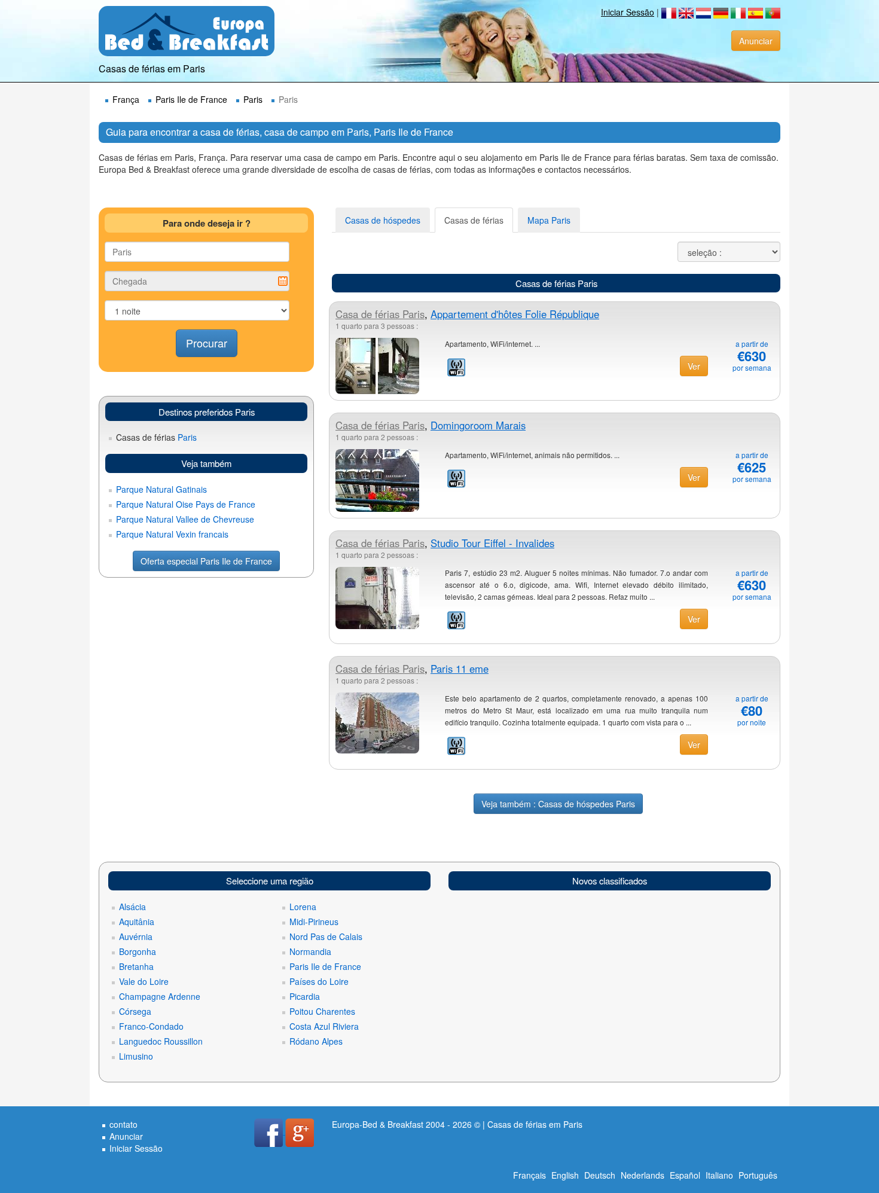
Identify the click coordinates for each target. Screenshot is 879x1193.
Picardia (304, 996)
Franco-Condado (151, 1026)
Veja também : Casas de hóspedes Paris (558, 804)
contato (123, 1124)
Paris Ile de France (191, 99)
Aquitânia (136, 921)
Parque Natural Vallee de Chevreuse (185, 519)
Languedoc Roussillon (161, 1041)
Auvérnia (135, 936)
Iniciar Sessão (627, 12)
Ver (694, 366)
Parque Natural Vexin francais (172, 534)
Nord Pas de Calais (325, 936)
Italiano (719, 1175)
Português (757, 1175)
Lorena (302, 907)
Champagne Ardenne (159, 996)
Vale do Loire (144, 981)
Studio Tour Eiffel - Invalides (492, 543)
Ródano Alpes (316, 1041)
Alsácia (132, 907)
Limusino (136, 1056)
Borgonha (137, 951)
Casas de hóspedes (382, 220)
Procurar (206, 342)
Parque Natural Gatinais (161, 489)
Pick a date (283, 281)
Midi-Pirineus (313, 921)
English (565, 1175)
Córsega (135, 1011)
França (125, 99)
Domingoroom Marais (478, 425)
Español (685, 1175)
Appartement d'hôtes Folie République (515, 314)
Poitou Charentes (322, 1011)
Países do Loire (319, 981)
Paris (253, 99)
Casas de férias (473, 220)
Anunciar (756, 41)
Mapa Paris (548, 220)
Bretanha (136, 966)
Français (529, 1175)
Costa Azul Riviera (324, 1026)
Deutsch (599, 1175)
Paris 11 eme (460, 668)
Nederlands (642, 1175)
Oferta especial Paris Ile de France (206, 561)
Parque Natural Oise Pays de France (185, 504)
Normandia (310, 951)
